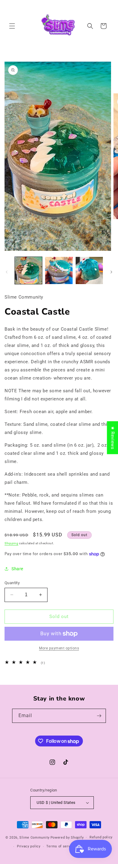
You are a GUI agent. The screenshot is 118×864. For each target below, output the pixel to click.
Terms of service (60, 846)
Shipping (11, 543)
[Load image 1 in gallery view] (28, 270)
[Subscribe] (99, 716)
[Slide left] (6, 272)
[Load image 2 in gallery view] (58, 270)
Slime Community (34, 837)
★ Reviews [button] (112, 437)
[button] (12, 26)
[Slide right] (111, 272)
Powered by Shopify (67, 837)
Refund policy (101, 837)
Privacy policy (29, 846)
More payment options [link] (59, 648)
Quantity (12, 583)
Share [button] (17, 568)
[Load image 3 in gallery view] (89, 270)
